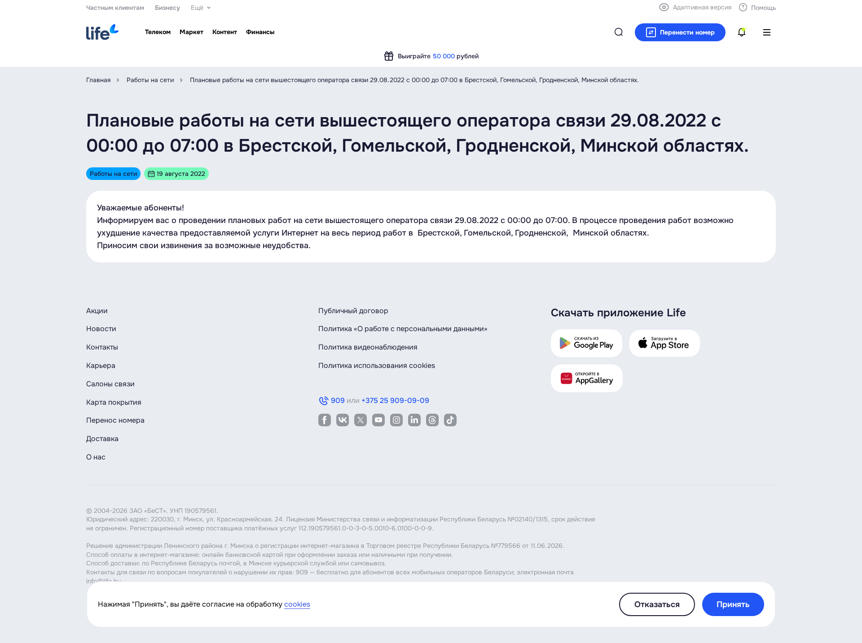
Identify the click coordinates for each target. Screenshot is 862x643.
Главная (98, 80)
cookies (297, 604)
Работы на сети (150, 80)
